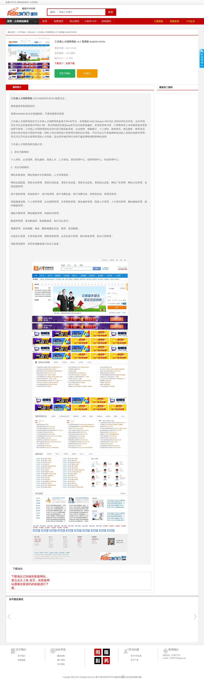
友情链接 (21, 660)
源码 (52, 12)
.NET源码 (21, 32)
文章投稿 (34, 2)
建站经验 (61, 656)
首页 (44, 21)
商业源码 (74, 21)
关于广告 (134, 660)
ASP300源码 (25, 11)
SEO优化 (61, 664)
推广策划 (61, 660)
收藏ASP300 (11, 2)
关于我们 (21, 656)
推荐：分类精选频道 (18, 21)
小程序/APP (90, 21)
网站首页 (11, 32)
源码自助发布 (23, 2)
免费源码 (58, 21)
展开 (202, 58)
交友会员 (31, 32)
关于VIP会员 (136, 656)
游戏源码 (106, 21)
